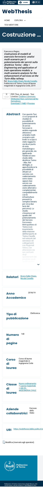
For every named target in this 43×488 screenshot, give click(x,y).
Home (7, 20)
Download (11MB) (18, 103)
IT (36, 2)
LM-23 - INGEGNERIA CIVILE (27, 389)
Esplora (19, 20)
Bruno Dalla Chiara (15, 81)
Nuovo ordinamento (27, 383)
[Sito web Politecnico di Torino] (9, 3)
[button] (3, 442)
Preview (31, 103)
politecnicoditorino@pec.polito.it (14, 487)
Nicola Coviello (30, 81)
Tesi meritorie (11, 24)
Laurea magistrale (28, 386)
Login (25, 2)
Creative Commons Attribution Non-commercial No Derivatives (24, 98)
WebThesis (17, 11)
